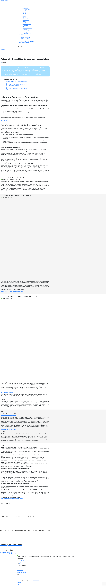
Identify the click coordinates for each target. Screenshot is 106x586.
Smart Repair (25, 32)
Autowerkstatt (22, 6)
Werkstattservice (24, 8)
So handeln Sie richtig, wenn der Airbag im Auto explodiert (13, 500)
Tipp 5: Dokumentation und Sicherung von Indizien (16, 88)
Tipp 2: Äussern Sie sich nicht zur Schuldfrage (15, 84)
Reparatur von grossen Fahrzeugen (8, 119)
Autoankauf (23, 36)
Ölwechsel (25, 29)
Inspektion (25, 22)
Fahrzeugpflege (26, 18)
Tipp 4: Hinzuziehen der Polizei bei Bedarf (14, 87)
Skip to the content (4, 0)
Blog (20, 563)
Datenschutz (20, 584)
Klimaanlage (25, 25)
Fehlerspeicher (26, 20)
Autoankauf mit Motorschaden (27, 41)
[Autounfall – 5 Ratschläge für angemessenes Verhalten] (2, 49)
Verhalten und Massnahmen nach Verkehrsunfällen (16, 81)
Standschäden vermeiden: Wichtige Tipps (9, 553)
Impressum (19, 582)
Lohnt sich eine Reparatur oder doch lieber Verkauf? (12, 498)
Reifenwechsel (26, 30)
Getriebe (24, 21)
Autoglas (24, 12)
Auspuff (24, 10)
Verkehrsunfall (4, 120)
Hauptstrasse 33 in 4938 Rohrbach (24, 567)
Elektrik (24, 17)
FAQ (20, 44)
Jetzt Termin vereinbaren (24, 42)
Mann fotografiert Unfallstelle (7, 392)
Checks (24, 16)
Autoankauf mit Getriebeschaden (28, 40)
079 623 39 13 (43, 2)
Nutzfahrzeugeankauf (25, 37)
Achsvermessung (26, 9)
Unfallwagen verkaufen (26, 38)
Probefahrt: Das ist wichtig (6, 552)
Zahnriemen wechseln (27, 33)
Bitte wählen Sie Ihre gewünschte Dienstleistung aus (12, 291)
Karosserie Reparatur (27, 24)
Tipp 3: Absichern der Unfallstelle (12, 85)
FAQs (7, 91)
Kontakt (20, 46)
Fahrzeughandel (22, 34)
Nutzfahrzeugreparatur (27, 28)
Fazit (7, 89)
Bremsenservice (26, 14)
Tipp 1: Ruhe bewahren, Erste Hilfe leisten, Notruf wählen (17, 83)
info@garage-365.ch (36, 2)
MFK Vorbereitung (26, 26)
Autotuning (25, 13)
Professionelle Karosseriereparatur (8, 415)
